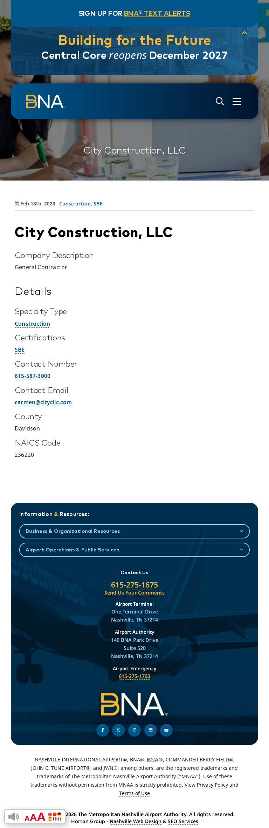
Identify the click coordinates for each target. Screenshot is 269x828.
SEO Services (183, 821)
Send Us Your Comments (134, 592)
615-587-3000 (32, 376)
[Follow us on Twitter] (118, 730)
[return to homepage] (46, 101)
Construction (75, 203)
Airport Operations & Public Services (72, 549)
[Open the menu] (236, 101)
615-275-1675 (134, 584)
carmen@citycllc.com (43, 402)
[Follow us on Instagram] (134, 730)
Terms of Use (134, 793)
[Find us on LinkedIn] (150, 730)
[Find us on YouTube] (166, 730)
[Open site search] (220, 101)
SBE (98, 203)
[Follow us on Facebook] (102, 730)
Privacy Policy (212, 784)
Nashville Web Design (135, 821)
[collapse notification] (244, 33)
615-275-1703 (134, 676)
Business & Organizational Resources (73, 531)
